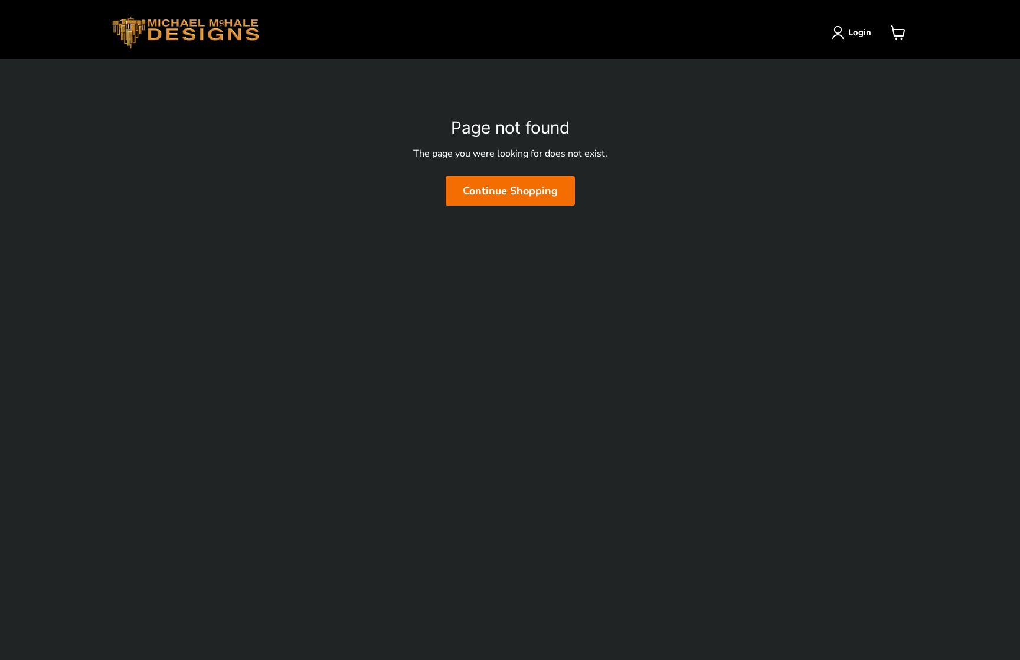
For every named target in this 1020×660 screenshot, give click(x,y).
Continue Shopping (510, 191)
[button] (854, 32)
